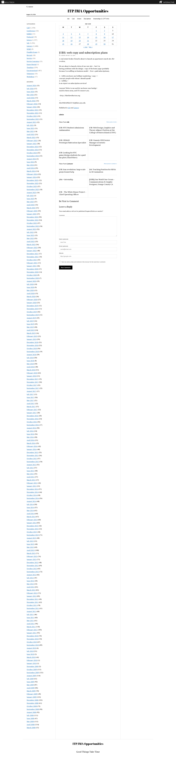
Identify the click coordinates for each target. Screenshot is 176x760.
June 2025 (30, 128)
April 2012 (31, 587)
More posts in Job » (112, 122)
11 (63, 37)
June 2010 (30, 654)
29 (96, 44)
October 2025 (32, 116)
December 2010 (32, 636)
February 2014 (32, 520)
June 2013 (30, 544)
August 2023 (31, 192)
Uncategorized (32, 70)
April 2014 (31, 513)
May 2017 (30, 400)
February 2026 (32, 104)
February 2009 (32, 694)
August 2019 (31, 318)
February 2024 (32, 174)
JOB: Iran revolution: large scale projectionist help (72, 170)
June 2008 (30, 718)
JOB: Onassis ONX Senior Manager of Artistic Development (99, 142)
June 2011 (30, 617)
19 (71, 41)
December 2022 (32, 217)
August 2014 (31, 501)
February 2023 (32, 211)
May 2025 (30, 131)
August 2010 (31, 648)
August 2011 (31, 611)
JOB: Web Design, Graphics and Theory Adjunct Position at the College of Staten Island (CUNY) (102, 130)
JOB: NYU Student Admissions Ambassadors (71, 128)
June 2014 (30, 507)
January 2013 (31, 559)
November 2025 (32, 113)
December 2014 (32, 489)
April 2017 (31, 403)
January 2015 (31, 486)
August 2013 (31, 538)
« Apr (85, 47)
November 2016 (32, 419)
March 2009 (31, 691)
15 (96, 37)
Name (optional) (63, 239)
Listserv (29, 46)
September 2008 (33, 709)
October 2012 (32, 568)
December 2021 (32, 254)
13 (80, 37)
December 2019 (32, 306)
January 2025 (31, 143)
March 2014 (31, 516)
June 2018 (30, 361)
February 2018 (32, 373)
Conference (31, 31)
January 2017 (31, 413)
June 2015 (30, 471)
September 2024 (33, 156)
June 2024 (30, 162)
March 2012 (31, 590)
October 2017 (32, 385)
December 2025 (32, 110)
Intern (79, 19)
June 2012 (30, 581)
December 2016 (32, 416)
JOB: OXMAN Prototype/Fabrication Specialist (72, 141)
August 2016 (31, 428)
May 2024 (30, 165)
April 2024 (31, 168)
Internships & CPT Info (101, 19)
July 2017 (30, 394)
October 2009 (32, 669)
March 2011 (31, 627)
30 (104, 44)
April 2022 (31, 241)
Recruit (29, 55)
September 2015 (33, 461)
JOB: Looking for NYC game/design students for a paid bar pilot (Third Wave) (72, 155)
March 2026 (31, 101)
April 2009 (31, 688)
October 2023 (32, 186)
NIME (29, 49)
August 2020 (31, 281)
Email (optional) (63, 246)
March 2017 (31, 406)
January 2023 (31, 214)
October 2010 (32, 642)
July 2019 (30, 321)
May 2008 (30, 721)
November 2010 (32, 639)
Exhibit (29, 34)
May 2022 (30, 238)
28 (88, 44)
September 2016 (33, 425)
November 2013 (32, 529)
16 (104, 37)
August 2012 (31, 575)
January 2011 (31, 633)
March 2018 (31, 370)
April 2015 (31, 477)
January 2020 (31, 302)
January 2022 (31, 250)
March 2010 (31, 657)
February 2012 (32, 593)
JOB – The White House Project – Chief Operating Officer (72, 193)
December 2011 (32, 599)
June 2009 (30, 682)
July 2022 (30, 232)
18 (63, 41)
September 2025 (33, 119)
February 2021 (32, 263)
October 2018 (32, 348)
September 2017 (33, 388)
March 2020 (31, 296)
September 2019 (33, 315)
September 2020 (33, 278)
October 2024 (32, 153)
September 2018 (33, 351)
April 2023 (31, 205)
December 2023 (32, 180)
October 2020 (32, 275)
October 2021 (32, 260)
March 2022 (31, 244)
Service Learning (33, 61)
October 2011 (32, 605)
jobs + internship (66, 179)
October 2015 (32, 458)
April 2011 (31, 624)
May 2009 (30, 685)
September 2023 (33, 189)
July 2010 (30, 651)
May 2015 (30, 474)
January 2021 (31, 266)
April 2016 (31, 440)
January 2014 (31, 523)
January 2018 (31, 376)
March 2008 (31, 727)
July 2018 (30, 358)
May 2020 (30, 290)
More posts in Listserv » (110, 163)
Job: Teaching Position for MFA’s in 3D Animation (102, 170)
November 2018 (32, 345)
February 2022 (32, 247)
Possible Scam (32, 52)
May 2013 (30, 547)
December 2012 (32, 562)
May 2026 (30, 95)
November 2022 (32, 220)
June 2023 (30, 199)
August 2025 (31, 122)
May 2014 (30, 510)
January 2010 (31, 663)
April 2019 (31, 330)
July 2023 (30, 195)
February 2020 (32, 299)
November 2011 (32, 602)
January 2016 (31, 449)
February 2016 (32, 446)
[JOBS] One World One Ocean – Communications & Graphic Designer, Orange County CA (101, 181)
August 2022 (31, 229)
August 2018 (31, 354)
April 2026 (31, 98)
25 (63, 44)
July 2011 (30, 614)
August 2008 (31, 712)
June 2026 (30, 92)
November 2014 (32, 492)
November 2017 (32, 382)
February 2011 (32, 630)
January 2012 (31, 596)
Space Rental (31, 64)
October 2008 (32, 706)
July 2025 (30, 125)
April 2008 (31, 724)
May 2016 (30, 437)
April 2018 (31, 367)
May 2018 (30, 364)
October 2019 (32, 312)
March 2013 (31, 553)
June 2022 (30, 235)
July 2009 (30, 679)
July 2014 (30, 504)
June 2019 (30, 324)
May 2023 (30, 202)
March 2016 (31, 443)
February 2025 (32, 140)
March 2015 (31, 480)
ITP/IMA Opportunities (88, 11)
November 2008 (32, 703)
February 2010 (32, 660)
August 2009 (31, 675)
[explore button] (161, 2)
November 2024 (32, 150)
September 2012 (33, 572)
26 (71, 44)
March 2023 (31, 208)
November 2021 (32, 257)
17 (113, 37)
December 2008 (32, 700)
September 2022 (33, 226)
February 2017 (32, 409)
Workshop (30, 77)
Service (29, 58)
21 (88, 41)
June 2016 (30, 434)
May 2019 (30, 327)
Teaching (30, 67)
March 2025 (31, 137)
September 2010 (33, 645)
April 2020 (31, 293)
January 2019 (31, 339)
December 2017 (32, 379)
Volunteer (30, 73)
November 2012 (32, 565)
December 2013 (32, 526)
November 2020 (32, 272)
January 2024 (31, 177)
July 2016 (30, 431)
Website (61, 253)
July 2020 (30, 284)
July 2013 (30, 541)
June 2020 (30, 287)
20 (80, 41)
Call (73, 19)
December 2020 (32, 269)
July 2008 (30, 715)
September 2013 (33, 535)
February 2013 (32, 556)
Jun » (90, 47)
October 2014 (32, 495)
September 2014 (33, 498)
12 (71, 37)
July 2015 (30, 468)
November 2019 (32, 309)
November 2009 (32, 666)
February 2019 (32, 336)
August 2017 (31, 391)
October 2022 (32, 223)
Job (68, 19)
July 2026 (30, 88)
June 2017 (30, 397)
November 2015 (32, 455)
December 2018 (32, 342)
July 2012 (30, 578)
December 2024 (32, 147)
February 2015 (32, 483)
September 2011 (33, 608)
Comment (62, 215)
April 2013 (31, 550)
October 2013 (32, 532)
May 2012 (30, 584)
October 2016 (32, 422)
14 (88, 37)
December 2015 (32, 452)
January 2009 (31, 697)
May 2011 (30, 620)
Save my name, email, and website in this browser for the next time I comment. (84, 262)
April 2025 (31, 134)
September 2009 (33, 672)
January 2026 (31, 107)
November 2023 (32, 183)
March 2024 (31, 171)
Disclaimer (87, 19)
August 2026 (31, 85)
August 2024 (31, 159)
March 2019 (31, 333)
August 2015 (31, 465)
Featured (30, 37)
